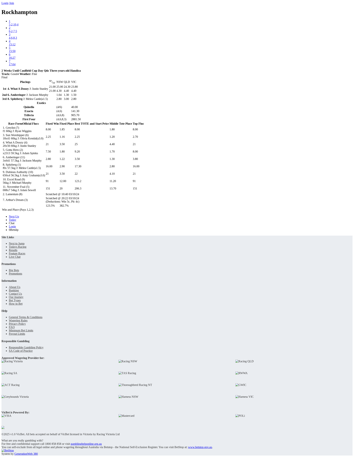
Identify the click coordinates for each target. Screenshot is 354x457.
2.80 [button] (48, 158)
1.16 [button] (62, 136)
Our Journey (16, 297)
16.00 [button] (49, 166)
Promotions (15, 273)
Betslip (13, 229)
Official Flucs (30, 123)
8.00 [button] (48, 129)
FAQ (12, 327)
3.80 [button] (135, 158)
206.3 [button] (78, 188)
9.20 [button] (77, 151)
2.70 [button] (135, 136)
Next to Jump (17, 243)
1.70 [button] (112, 151)
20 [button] (61, 188)
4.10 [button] (112, 173)
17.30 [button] (78, 166)
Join (11, 3)
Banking (14, 290)
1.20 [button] (112, 136)
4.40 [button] (112, 144)
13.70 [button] (113, 188)
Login (4, 3)
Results (13, 250)
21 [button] (47, 144)
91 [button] (47, 181)
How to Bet (15, 303)
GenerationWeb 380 (26, 453)
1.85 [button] (62, 129)
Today (12, 219)
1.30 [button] (112, 158)
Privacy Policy (17, 323)
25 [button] (76, 144)
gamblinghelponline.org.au (86, 443)
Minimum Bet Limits (21, 330)
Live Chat (14, 256)
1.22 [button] (62, 158)
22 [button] (76, 173)
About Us (14, 287)
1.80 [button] (112, 129)
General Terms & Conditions (25, 317)
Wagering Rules (18, 320)
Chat (11, 223)
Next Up (14, 216)
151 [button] (48, 188)
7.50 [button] (48, 151)
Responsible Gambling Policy (26, 347)
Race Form (15, 123)
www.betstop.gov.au (200, 447)
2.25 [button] (48, 136)
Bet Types (15, 300)
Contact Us (15, 293)
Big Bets (14, 270)
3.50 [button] (62, 144)
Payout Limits (17, 333)
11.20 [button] (113, 181)
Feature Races (17, 253)
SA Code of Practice (21, 350)
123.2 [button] (78, 181)
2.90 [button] (62, 166)
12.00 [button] (63, 181)
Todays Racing (17, 246)
